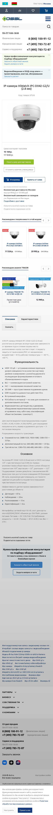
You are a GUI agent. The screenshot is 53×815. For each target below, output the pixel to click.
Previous (43, 220)
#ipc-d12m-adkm (31, 681)
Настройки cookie (43, 775)
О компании (8, 712)
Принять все (25, 810)
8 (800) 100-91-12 (39, 38)
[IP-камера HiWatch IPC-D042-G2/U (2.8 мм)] (26, 122)
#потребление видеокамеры (14, 675)
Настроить (9, 810)
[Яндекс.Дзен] (11, 762)
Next (48, 220)
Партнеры (7, 692)
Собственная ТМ (11, 702)
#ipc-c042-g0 (21, 669)
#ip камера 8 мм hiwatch (12, 681)
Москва (47, 4)
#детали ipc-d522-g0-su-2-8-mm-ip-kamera (19, 678)
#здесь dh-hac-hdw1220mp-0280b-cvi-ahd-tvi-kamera (23, 654)
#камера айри (34, 675)
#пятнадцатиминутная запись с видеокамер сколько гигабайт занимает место (26, 645)
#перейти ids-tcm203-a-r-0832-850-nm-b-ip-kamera (23, 672)
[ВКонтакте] (4, 762)
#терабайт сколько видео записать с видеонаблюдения (25, 648)
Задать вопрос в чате (13, 64)
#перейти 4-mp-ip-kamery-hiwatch (28, 666)
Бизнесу (6, 697)
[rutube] (18, 762)
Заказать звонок (11, 754)
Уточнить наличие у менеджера (19, 170)
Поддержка (8, 707)
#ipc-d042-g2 (7, 663)
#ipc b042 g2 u (38, 660)
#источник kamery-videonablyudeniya (30, 663)
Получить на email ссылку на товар (18, 206)
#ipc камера (7, 666)
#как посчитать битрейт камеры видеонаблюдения (24, 657)
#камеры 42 (45, 681)
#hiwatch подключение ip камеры (16, 651)
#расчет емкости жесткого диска (16, 660)
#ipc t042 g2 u (8, 669)
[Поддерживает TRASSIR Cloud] (14, 282)
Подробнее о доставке (14, 201)
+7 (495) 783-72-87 (39, 44)
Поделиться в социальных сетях (17, 209)
